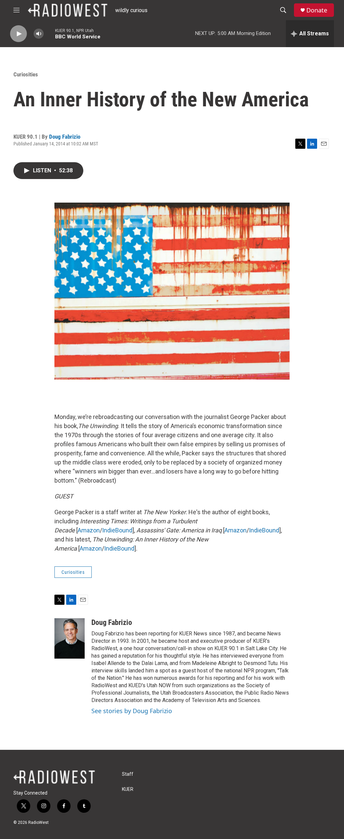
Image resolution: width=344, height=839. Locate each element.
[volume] (38, 33)
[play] (18, 34)
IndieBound (117, 530)
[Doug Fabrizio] (69, 638)
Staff (127, 774)
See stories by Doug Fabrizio (131, 711)
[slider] (49, 33)
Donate (316, 10)
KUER (127, 789)
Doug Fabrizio (64, 136)
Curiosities (25, 74)
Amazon (89, 530)
